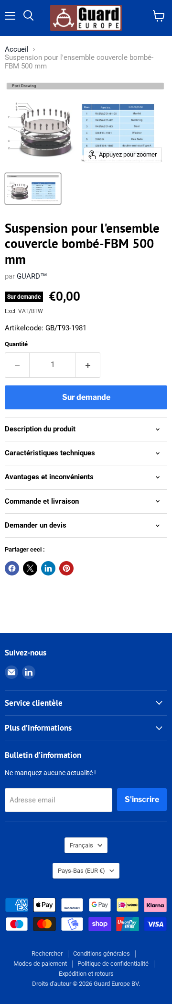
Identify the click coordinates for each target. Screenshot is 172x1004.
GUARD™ (32, 276)
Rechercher (47, 953)
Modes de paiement (40, 963)
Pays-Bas (81, 870)
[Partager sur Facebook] (12, 568)
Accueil (17, 49)
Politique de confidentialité (113, 963)
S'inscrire (142, 799)
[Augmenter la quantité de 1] (88, 364)
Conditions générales (101, 953)
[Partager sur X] (30, 568)
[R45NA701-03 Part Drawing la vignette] (33, 188)
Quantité (16, 344)
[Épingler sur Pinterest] (66, 568)
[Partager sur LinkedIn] (48, 568)
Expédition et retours (86, 973)
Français (81, 845)
